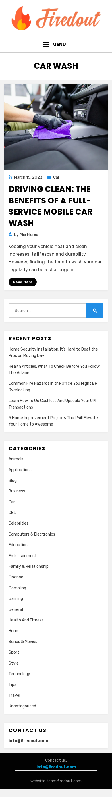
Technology (19, 673)
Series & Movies (23, 641)
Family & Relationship (29, 566)
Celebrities (18, 523)
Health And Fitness (26, 620)
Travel (14, 695)
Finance (16, 577)
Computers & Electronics (32, 534)
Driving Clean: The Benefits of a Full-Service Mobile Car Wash (50, 206)
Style (14, 663)
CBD (12, 512)
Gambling (17, 588)
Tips (12, 684)
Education (18, 544)
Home (14, 630)
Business (17, 491)
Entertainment (23, 555)
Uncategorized (22, 706)
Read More (22, 282)
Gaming (16, 598)
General (16, 609)
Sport (14, 652)
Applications (20, 469)
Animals (16, 459)
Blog (13, 480)
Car (56, 177)
